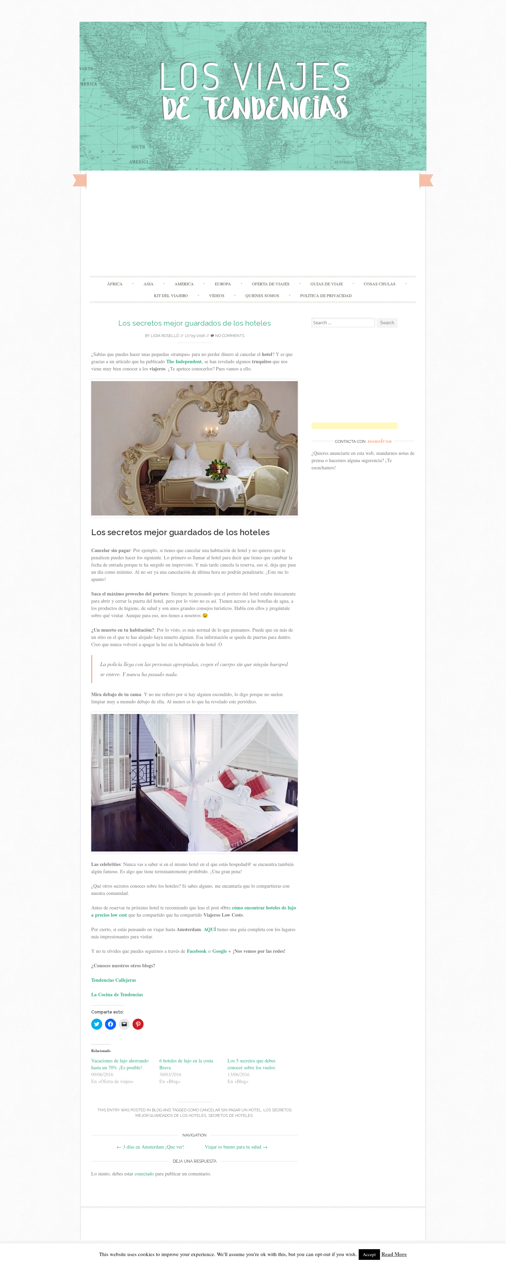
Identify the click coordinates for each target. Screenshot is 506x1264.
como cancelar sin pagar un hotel (224, 1110)
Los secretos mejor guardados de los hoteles (194, 323)
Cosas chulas (380, 283)
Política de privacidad (326, 295)
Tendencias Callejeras (114, 979)
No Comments (229, 336)
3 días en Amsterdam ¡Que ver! (150, 1146)
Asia (149, 283)
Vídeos (216, 295)
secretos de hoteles (230, 1115)
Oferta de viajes (270, 283)
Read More (394, 1254)
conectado (144, 1173)
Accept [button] (369, 1254)
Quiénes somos (262, 295)
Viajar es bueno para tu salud (236, 1146)
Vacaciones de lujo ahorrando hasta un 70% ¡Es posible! (119, 1064)
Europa (223, 283)
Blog (157, 1110)
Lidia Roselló (165, 336)
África (115, 283)
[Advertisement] (253, 224)
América (184, 283)
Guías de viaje (326, 283)
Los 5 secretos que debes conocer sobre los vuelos (251, 1064)
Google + (221, 951)
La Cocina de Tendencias (117, 994)
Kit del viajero (171, 295)
